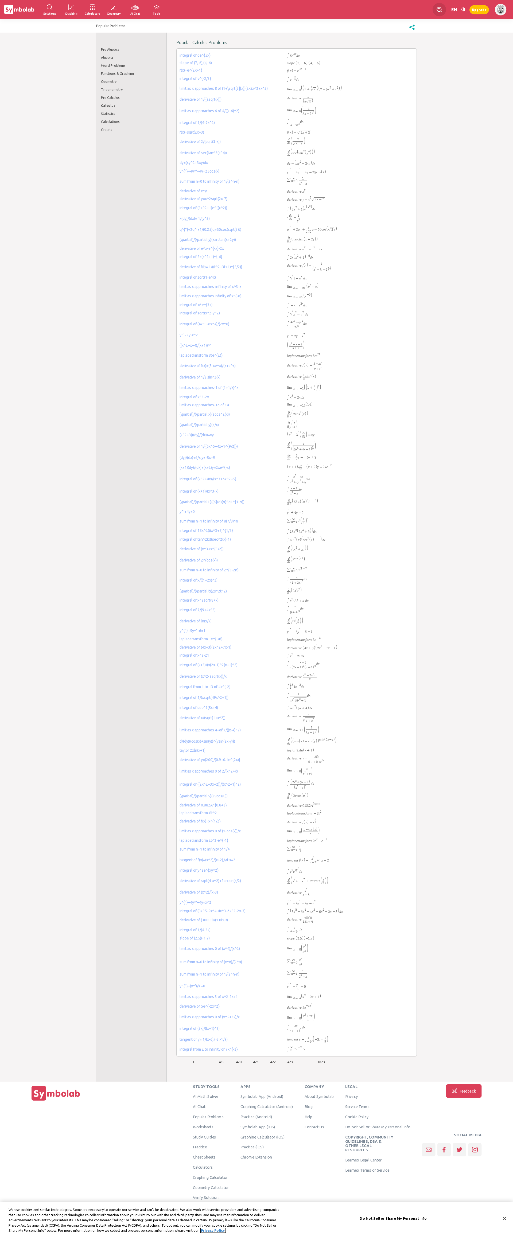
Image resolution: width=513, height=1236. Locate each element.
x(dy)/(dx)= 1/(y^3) (195, 218)
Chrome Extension (256, 1157)
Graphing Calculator (210, 1177)
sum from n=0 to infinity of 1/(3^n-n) (209, 181)
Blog (309, 1107)
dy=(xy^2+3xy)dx (194, 163)
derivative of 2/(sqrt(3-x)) (200, 141)
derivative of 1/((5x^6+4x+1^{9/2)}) (209, 446)
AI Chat (199, 1107)
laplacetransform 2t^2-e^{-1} (204, 840)
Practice (200, 1147)
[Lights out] (463, 9)
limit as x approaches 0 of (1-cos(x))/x (210, 831)
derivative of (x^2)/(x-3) (199, 892)
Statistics (108, 113)
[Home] (56, 1101)
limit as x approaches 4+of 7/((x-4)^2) (210, 730)
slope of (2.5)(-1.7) (195, 938)
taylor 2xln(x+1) (192, 750)
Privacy (351, 1096)
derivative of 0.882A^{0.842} (203, 805)
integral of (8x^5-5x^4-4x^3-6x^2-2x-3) (213, 911)
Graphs (106, 129)
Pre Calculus (110, 97)
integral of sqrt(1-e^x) (198, 277)
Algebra (107, 57)
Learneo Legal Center (363, 1160)
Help (308, 1117)
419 (221, 1062)
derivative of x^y (193, 191)
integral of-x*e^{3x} (196, 305)
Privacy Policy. (213, 1230)
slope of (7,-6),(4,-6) (196, 63)
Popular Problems (208, 1117)
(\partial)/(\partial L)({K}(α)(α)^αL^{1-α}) (212, 502)
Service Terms (357, 1107)
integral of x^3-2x (194, 397)
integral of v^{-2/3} (195, 78)
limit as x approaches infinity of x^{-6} (211, 296)
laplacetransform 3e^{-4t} (201, 639)
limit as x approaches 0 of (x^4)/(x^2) (210, 948)
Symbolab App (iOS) (257, 1127)
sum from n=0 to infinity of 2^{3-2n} (209, 570)
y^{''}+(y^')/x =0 (192, 986)
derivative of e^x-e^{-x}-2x (202, 248)
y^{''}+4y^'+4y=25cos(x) (199, 171)
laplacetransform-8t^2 (198, 813)
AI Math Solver (205, 1096)
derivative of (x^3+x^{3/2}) (202, 549)
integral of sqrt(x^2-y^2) (200, 313)
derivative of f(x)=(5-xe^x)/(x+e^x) (208, 366)
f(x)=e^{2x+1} (191, 70)
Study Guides (204, 1137)
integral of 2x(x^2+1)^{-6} (201, 257)
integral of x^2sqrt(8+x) (199, 600)
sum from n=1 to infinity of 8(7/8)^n (209, 521)
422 (273, 1062)
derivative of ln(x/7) (196, 621)
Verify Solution (206, 1197)
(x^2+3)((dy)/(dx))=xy (197, 435)
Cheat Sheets (204, 1157)
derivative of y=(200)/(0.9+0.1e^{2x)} (210, 760)
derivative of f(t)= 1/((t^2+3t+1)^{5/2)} (211, 267)
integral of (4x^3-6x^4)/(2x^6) (204, 324)
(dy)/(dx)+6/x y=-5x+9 (197, 457)
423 (290, 1062)
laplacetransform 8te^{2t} (201, 355)
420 (239, 1062)
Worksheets (203, 1127)
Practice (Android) (256, 1117)
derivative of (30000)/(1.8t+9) (204, 920)
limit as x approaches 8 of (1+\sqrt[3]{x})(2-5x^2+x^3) (224, 88)
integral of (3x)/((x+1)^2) (200, 1028)
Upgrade (479, 9)
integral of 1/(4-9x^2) (197, 122)
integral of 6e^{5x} (195, 55)
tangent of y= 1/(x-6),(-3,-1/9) (204, 1039)
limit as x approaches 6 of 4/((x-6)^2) (209, 111)
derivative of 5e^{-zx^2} (200, 1006)
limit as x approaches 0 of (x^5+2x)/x (210, 1017)
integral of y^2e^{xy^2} (199, 870)
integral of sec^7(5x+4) (199, 707)
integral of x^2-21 (194, 655)
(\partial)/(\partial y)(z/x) (199, 425)
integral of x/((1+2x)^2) (198, 580)
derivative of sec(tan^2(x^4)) (203, 153)
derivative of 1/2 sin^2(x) (200, 377)
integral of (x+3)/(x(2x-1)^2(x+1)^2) (209, 665)
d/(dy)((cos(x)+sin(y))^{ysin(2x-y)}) (207, 741)
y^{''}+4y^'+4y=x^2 (195, 902)
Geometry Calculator (211, 1187)
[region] (256, 1219)
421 (256, 1062)
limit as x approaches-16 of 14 (204, 405)
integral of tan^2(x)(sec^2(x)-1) (205, 539)
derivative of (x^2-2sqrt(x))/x (203, 676)
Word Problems (113, 65)
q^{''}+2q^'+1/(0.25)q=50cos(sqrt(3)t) (210, 229)
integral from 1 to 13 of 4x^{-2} (205, 687)
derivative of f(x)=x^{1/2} (200, 821)
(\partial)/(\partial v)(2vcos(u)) (204, 796)
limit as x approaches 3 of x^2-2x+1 (209, 997)
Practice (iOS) (252, 1147)
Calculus (108, 105)
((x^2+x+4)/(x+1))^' (195, 345)
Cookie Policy (356, 1117)
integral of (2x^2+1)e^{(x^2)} (203, 208)
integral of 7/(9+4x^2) (198, 610)
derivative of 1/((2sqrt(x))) (200, 99)
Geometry (108, 81)
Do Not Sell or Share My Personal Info (377, 1127)
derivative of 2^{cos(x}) (199, 560)
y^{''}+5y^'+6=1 (192, 631)
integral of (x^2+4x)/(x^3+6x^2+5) (208, 479)
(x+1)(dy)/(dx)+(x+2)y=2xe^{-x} (205, 467)
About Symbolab (319, 1096)
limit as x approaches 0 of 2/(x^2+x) (209, 771)
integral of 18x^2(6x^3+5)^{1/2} (206, 530)
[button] (412, 30)
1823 (321, 1062)
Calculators (203, 1167)
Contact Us (314, 1127)
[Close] (504, 1219)
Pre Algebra (110, 49)
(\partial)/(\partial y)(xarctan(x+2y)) (208, 239)
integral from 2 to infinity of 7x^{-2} (209, 1049)
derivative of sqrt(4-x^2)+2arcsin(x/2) (210, 881)
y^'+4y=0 (187, 511)
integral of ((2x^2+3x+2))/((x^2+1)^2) (210, 784)
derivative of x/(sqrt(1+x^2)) (203, 718)
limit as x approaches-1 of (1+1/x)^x (209, 387)
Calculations (110, 121)
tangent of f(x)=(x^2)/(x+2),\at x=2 (207, 860)
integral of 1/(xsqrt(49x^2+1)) (204, 697)
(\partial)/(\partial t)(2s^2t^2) (203, 591)
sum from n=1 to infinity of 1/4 (205, 849)
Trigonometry (112, 89)
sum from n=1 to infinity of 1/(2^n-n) (209, 974)
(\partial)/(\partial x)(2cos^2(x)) (205, 414)
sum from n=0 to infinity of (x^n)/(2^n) (211, 962)
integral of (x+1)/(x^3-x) (199, 491)
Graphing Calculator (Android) (266, 1107)
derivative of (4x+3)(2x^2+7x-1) (205, 647)
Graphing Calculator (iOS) (262, 1137)
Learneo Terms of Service (367, 1170)
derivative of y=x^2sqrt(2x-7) (203, 199)
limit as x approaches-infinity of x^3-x (210, 286)
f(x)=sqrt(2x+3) (192, 132)
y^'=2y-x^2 (189, 335)
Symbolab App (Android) (261, 1096)
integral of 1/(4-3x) (195, 930)
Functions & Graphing (117, 73)
